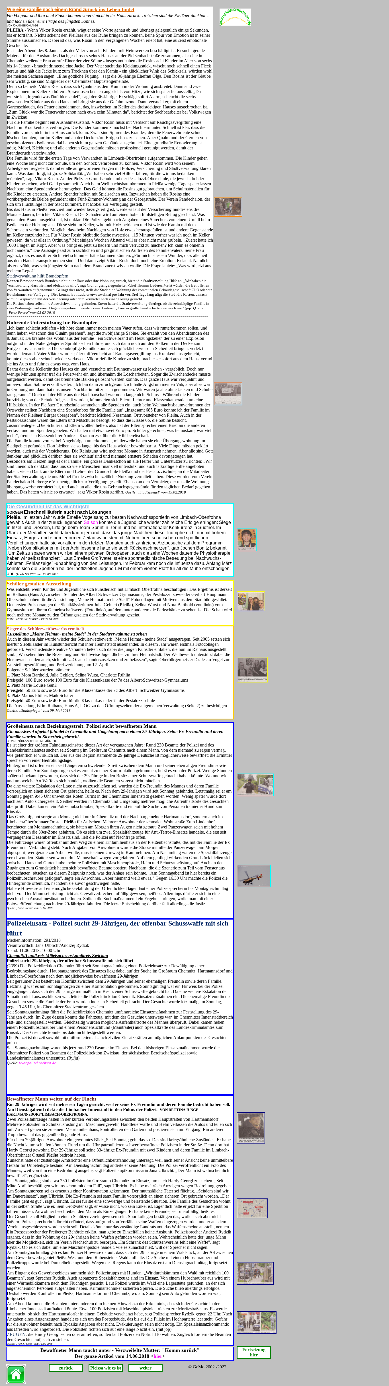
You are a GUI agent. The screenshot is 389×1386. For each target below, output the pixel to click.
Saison (91, 522)
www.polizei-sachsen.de (37, 1063)
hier (157, 1356)
